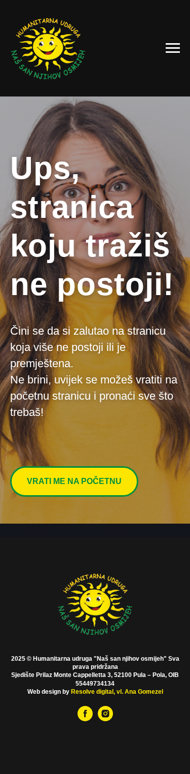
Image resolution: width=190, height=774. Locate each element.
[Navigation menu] (173, 48)
